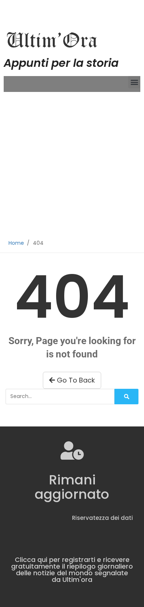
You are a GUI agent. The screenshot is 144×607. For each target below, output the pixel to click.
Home (16, 243)
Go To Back (75, 380)
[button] (134, 82)
